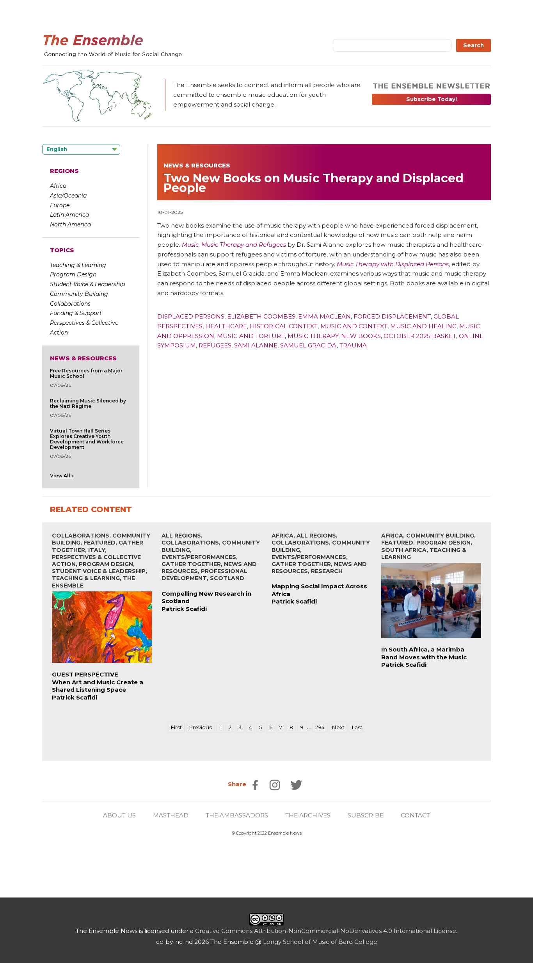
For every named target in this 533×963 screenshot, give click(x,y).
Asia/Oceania (68, 195)
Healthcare (226, 326)
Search (473, 45)
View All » (62, 476)
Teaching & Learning (78, 265)
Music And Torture (251, 336)
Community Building (79, 293)
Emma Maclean (324, 316)
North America (70, 224)
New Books (361, 336)
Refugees (215, 345)
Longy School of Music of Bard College (320, 941)
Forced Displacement (392, 316)
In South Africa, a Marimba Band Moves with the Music (424, 653)
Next (338, 727)
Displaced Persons (190, 316)
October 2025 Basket (420, 336)
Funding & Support (76, 313)
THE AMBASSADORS (237, 815)
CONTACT (415, 815)
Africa (58, 185)
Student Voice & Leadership (87, 284)
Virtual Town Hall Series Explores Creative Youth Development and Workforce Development (87, 439)
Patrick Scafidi (74, 697)
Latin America (69, 214)
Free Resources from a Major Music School (86, 373)
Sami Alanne (255, 345)
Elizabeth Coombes (261, 316)
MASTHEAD (170, 815)
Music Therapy (313, 336)
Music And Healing (423, 326)
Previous (200, 727)
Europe (59, 205)
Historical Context (284, 326)
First (176, 727)
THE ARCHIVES (307, 815)
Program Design (73, 274)
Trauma (353, 345)
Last (357, 727)
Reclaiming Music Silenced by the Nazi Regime (88, 403)
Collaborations (70, 303)
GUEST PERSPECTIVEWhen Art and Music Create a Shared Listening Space (97, 682)
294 (320, 727)
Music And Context (353, 326)
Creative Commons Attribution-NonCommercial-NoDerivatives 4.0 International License (325, 931)
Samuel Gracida (308, 345)
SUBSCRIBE (366, 815)
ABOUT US (119, 815)
